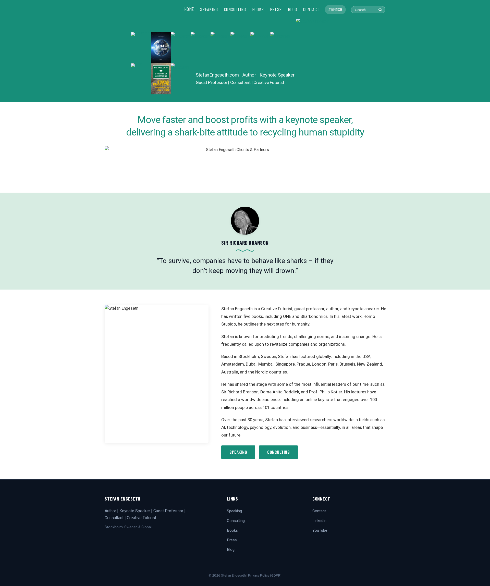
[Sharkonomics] (260, 47)
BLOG (292, 9)
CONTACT (311, 9)
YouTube (319, 530)
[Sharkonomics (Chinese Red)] (240, 47)
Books (232, 530)
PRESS (276, 9)
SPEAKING (209, 9)
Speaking (238, 452)
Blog (231, 549)
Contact (319, 511)
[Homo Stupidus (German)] (161, 47)
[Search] (380, 9)
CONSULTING (235, 9)
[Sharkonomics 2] (181, 47)
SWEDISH (335, 9)
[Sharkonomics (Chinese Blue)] (220, 47)
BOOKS (258, 9)
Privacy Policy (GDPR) (264, 575)
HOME (189, 9)
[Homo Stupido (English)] (141, 47)
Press (232, 540)
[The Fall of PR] (161, 78)
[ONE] (141, 78)
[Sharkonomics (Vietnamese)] (280, 47)
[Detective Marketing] (181, 78)
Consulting (278, 452)
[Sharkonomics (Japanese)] (201, 47)
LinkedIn (319, 520)
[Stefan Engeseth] (327, 60)
